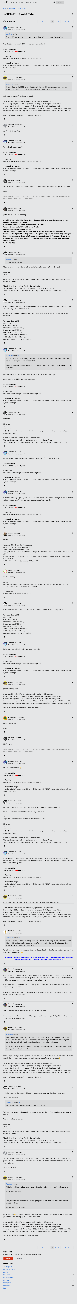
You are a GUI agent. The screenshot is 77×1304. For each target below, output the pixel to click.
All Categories (7, 1266)
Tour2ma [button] (10, 252)
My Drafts (38, 1280)
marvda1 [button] (10, 208)
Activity (5, 1272)
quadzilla (9, 355)
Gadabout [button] (11, 180)
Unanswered (38, 1285)
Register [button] (19, 1258)
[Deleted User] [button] (12, 717)
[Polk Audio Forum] (6, 2)
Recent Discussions (9, 1269)
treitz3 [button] (10, 930)
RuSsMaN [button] (11, 969)
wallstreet (9, 259)
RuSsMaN (9, 1034)
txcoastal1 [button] (11, 77)
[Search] (54, 2)
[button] (72, 14)
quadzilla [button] (10, 300)
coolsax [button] (10, 570)
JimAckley (10, 84)
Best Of (5, 1288)
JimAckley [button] (11, 27)
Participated (7, 1283)
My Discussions (8, 1277)
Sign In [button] (8, 1258)
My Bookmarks (38, 1275)
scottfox (9, 34)
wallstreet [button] (11, 124)
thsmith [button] (10, 533)
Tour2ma (9, 1184)
